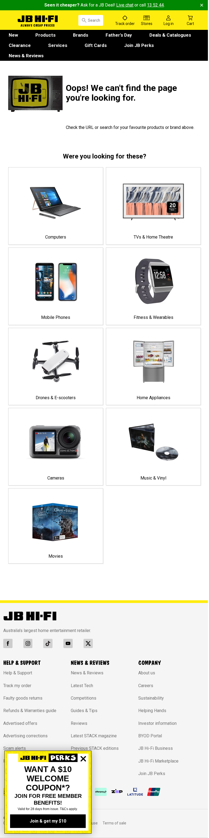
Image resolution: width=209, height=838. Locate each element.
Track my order (17, 660)
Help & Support (17, 648)
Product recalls (17, 736)
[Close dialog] (83, 777)
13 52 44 (153, 5)
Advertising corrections (25, 711)
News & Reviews (19, 762)
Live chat (122, 5)
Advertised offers (20, 698)
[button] (34, 19)
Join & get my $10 (48, 821)
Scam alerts (14, 723)
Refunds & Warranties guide (29, 685)
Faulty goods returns (22, 673)
